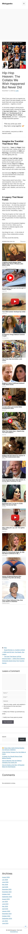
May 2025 (5, 906)
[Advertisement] (14, 24)
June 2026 (5, 882)
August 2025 (6, 899)
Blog (5, 647)
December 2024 (6, 913)
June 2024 (5, 923)
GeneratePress (14, 931)
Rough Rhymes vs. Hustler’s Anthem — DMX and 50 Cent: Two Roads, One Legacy (13, 652)
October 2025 (6, 894)
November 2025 (6, 892)
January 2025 (6, 911)
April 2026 (5, 887)
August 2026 (6, 877)
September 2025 (7, 896)
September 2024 (7, 918)
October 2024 (6, 916)
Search (4, 736)
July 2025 (5, 901)
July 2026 (5, 879)
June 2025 (5, 904)
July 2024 (5, 921)
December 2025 (6, 889)
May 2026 (5, 884)
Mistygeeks (7, 3)
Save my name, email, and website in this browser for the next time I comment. (14, 706)
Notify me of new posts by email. (12, 717)
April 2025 (5, 909)
